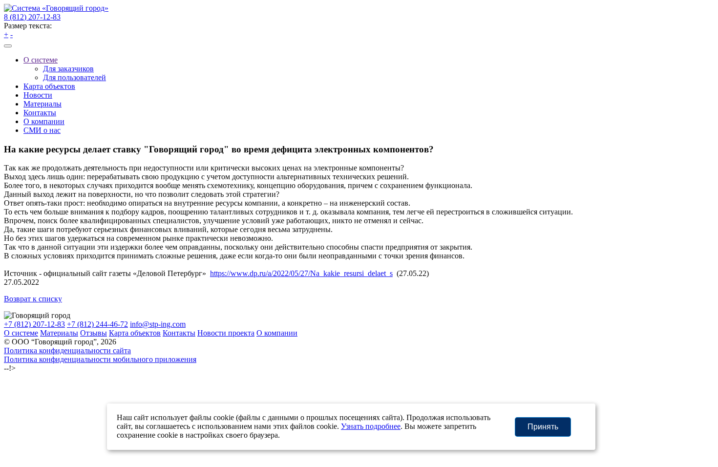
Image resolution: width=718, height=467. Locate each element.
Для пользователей (74, 77)
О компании (43, 121)
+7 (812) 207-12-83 (34, 324)
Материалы (42, 104)
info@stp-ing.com (158, 324)
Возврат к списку (33, 299)
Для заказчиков (68, 68)
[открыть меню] (8, 45)
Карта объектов (49, 86)
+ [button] (6, 34)
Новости (37, 95)
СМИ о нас (42, 130)
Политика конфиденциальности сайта (67, 350)
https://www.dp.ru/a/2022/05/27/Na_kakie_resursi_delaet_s (301, 273)
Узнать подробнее (371, 426)
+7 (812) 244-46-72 (97, 324)
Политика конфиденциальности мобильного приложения (100, 359)
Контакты (39, 112)
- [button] (11, 34)
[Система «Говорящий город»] (56, 8)
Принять (543, 427)
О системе (40, 60)
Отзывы (93, 333)
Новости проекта (225, 333)
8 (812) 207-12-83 (32, 17)
